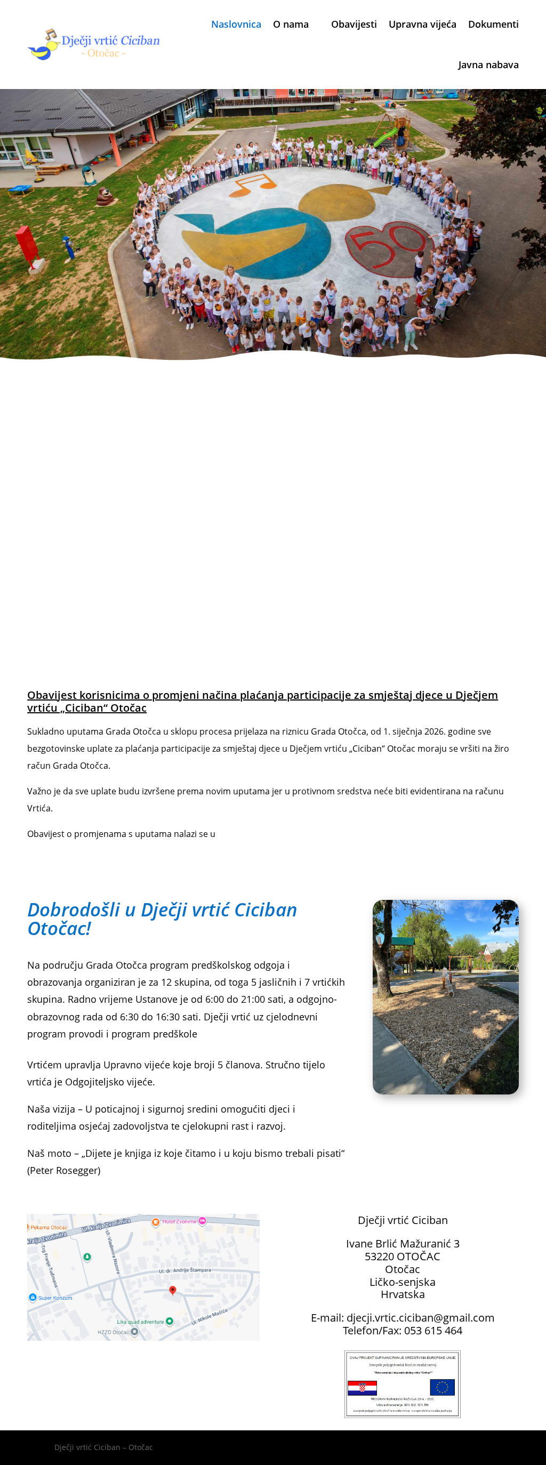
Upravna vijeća (422, 24)
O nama (291, 24)
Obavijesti (354, 24)
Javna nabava (489, 64)
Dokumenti (493, 24)
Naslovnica (236, 24)
